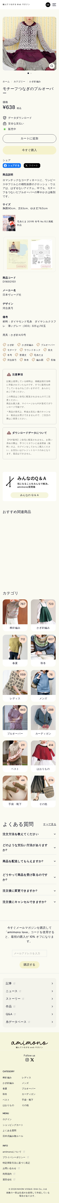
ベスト (6, 1099)
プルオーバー (29, 1088)
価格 (5, 102)
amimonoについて (12, 1151)
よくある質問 (9, 1130)
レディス (26, 1077)
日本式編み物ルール (13, 1136)
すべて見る (49, 824)
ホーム (6, 81)
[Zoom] (52, 66)
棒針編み (7, 1077)
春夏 (5, 1088)
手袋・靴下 (27, 1099)
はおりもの (8, 1105)
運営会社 (7, 1179)
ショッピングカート (13, 1125)
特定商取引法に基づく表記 (16, 1162)
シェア (7, 160)
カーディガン (29, 1094)
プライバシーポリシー (14, 1157)
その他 (25, 1105)
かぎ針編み (35, 81)
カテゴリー (19, 81)
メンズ (25, 1083)
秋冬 (5, 1094)
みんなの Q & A (29, 495)
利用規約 (7, 1173)
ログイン (7, 1119)
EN (48, 4)
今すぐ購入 (29, 150)
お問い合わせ (9, 1168)
